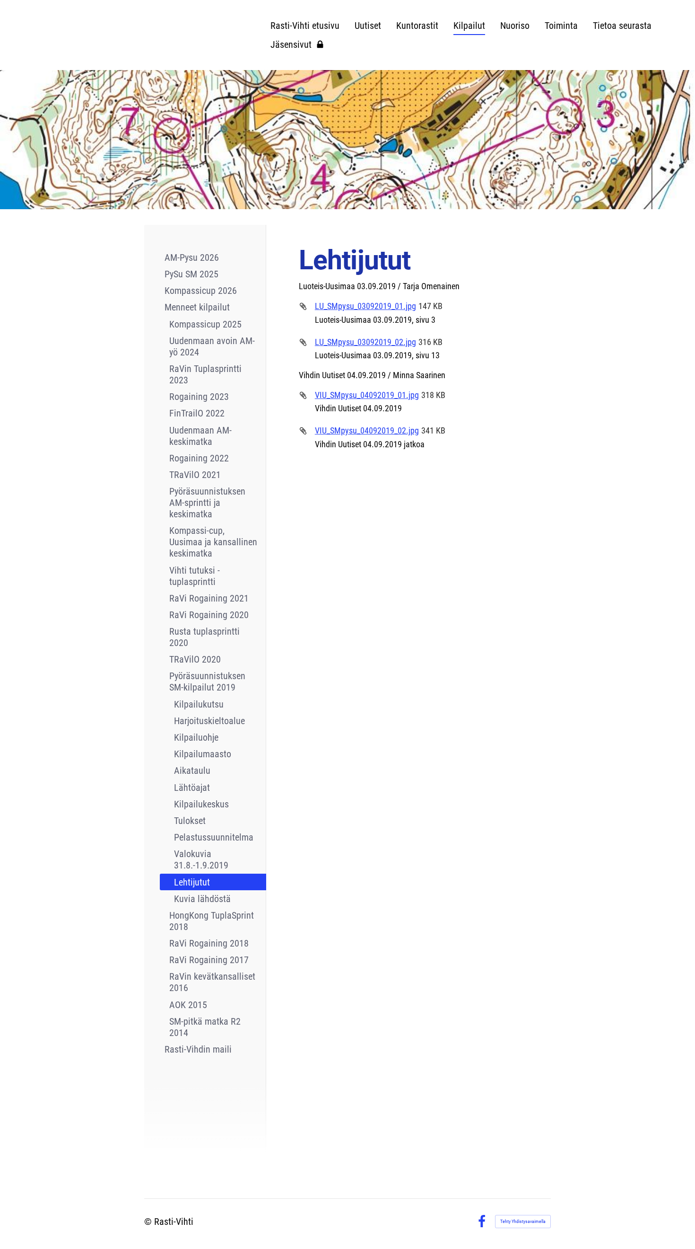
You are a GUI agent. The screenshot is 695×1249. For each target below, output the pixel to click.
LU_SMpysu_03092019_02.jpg (365, 342)
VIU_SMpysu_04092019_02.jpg (367, 430)
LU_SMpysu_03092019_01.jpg (365, 306)
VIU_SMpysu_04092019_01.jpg (367, 395)
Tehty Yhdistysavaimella (523, 1221)
